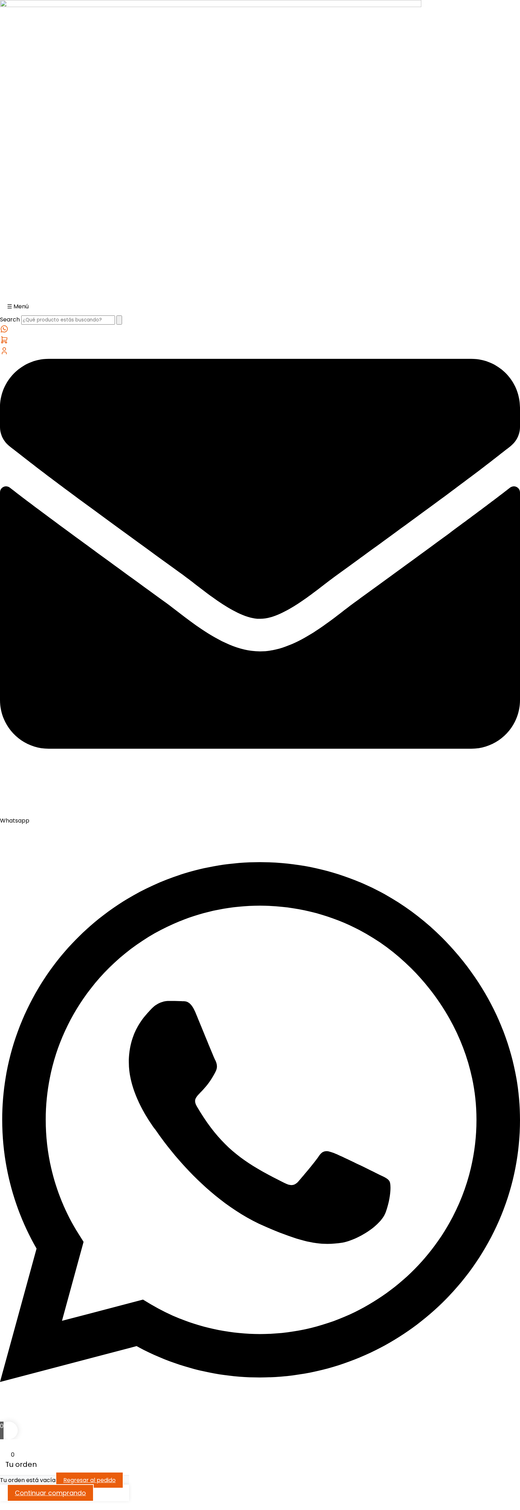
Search (10, 319)
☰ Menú (18, 306)
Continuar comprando (50, 1492)
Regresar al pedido (89, 1480)
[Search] (119, 320)
